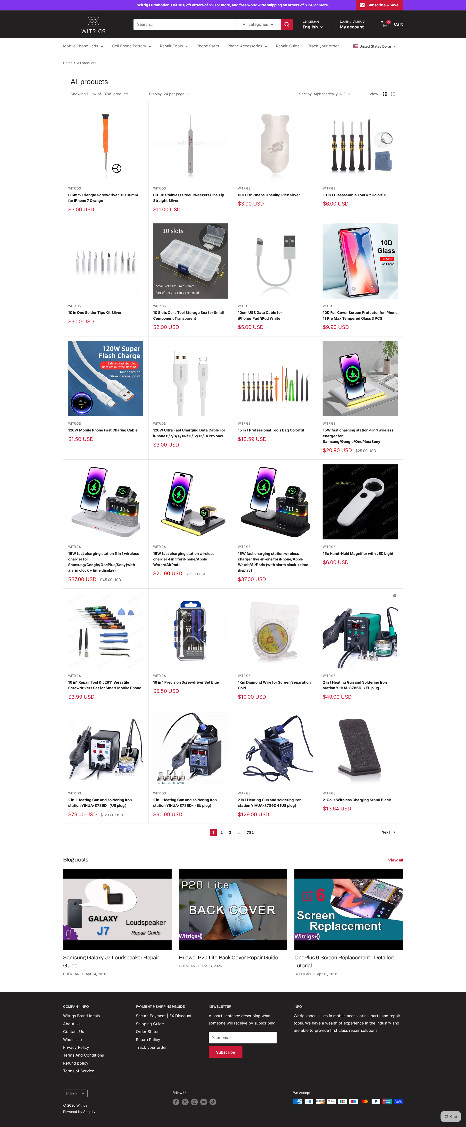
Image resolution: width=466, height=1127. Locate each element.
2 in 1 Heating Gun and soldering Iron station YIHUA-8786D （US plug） (100, 803)
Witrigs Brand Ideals (81, 1015)
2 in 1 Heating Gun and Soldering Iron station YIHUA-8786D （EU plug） (355, 685)
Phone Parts (208, 45)
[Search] (287, 24)
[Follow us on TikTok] (212, 1102)
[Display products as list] (393, 94)
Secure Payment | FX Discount (163, 1015)
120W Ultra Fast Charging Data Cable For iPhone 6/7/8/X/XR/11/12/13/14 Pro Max (189, 433)
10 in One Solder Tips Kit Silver (95, 312)
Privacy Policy (76, 1047)
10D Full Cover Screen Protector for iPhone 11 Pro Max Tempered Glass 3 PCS (360, 315)
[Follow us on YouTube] (203, 1102)
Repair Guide (288, 45)
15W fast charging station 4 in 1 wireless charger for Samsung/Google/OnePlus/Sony (358, 436)
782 (250, 832)
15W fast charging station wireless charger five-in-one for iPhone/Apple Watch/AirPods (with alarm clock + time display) (273, 562)
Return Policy (148, 1039)
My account (352, 27)
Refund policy (75, 1063)
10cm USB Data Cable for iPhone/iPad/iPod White (260, 315)
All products (86, 63)
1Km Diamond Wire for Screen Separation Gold (274, 685)
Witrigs (74, 188)
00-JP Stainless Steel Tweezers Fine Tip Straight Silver (188, 198)
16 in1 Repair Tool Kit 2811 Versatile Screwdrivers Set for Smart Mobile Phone (104, 685)
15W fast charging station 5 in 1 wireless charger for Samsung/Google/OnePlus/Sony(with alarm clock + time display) (103, 562)
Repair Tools (171, 45)
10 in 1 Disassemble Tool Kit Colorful (354, 195)
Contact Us (73, 1031)
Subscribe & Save (383, 5)
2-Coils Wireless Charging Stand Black (357, 800)
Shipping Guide (150, 1023)
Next (386, 832)
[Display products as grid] (385, 94)
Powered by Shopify (79, 1112)
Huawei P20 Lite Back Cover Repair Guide (228, 958)
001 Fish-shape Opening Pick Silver (269, 195)
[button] (374, 46)
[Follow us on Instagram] (194, 1102)
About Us (71, 1023)
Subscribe (225, 1052)
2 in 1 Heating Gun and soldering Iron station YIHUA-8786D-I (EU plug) (185, 803)
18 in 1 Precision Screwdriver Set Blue (186, 682)
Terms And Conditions (83, 1055)
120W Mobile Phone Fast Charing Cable (103, 430)
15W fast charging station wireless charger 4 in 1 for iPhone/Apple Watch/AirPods (183, 559)
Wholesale (72, 1039)
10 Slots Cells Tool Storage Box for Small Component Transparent (188, 315)
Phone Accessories (244, 45)
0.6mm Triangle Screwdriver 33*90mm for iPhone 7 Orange (103, 198)
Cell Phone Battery (129, 45)
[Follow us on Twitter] (185, 1102)
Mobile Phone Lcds (80, 45)
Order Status (147, 1031)
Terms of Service (78, 1070)
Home (67, 63)
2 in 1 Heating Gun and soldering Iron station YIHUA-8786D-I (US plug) (269, 803)
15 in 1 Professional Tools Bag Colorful (271, 430)
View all (396, 860)
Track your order (323, 45)
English (71, 1093)
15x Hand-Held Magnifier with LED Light (358, 553)
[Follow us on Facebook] (176, 1102)
